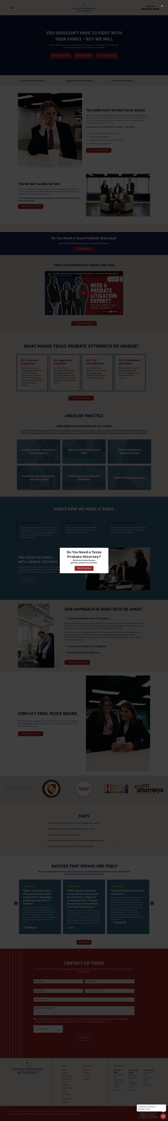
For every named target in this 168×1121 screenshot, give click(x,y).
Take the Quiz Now (84, 568)
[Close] (162, 6)
